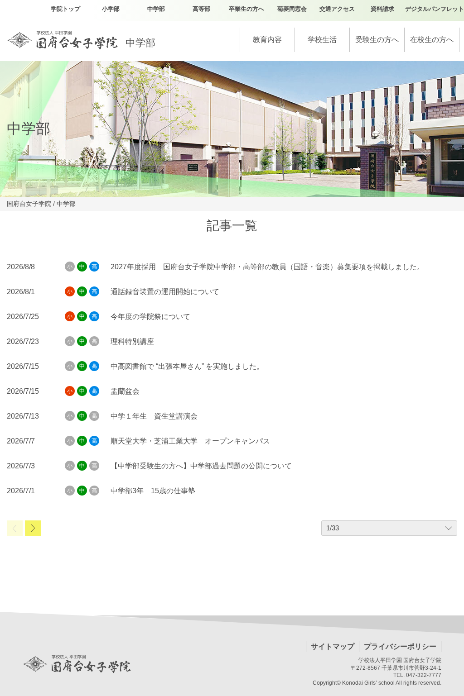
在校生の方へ (432, 39)
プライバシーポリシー (400, 646)
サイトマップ (332, 646)
